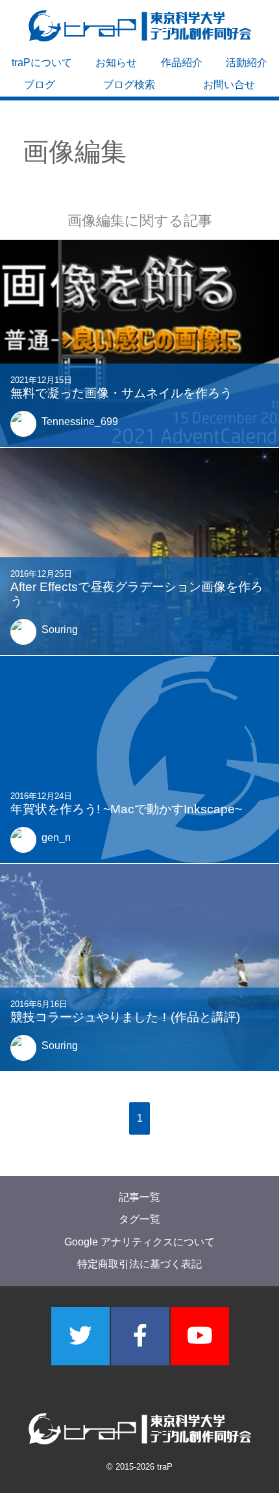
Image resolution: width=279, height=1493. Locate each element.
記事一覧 (139, 1197)
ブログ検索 (129, 84)
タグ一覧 (139, 1219)
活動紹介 (246, 62)
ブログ (39, 84)
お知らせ (116, 62)
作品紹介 (181, 62)
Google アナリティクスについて (139, 1241)
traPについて (42, 62)
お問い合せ (229, 84)
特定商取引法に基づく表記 (139, 1263)
